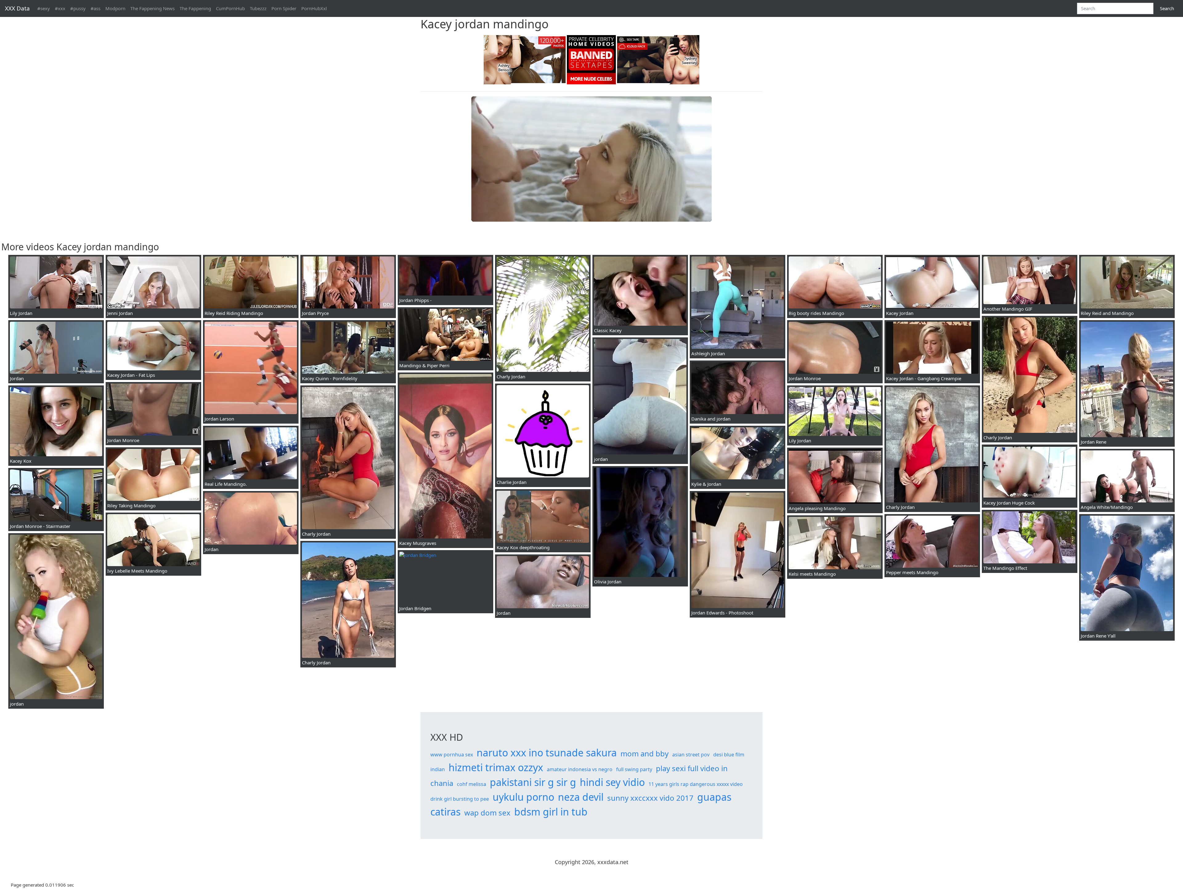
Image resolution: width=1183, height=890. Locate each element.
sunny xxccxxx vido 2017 (650, 798)
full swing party (634, 769)
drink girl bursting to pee (459, 798)
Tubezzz (258, 8)
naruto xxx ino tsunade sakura (547, 752)
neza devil (581, 796)
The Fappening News (152, 8)
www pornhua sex (451, 754)
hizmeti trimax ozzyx (496, 767)
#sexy (43, 8)
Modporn (115, 8)
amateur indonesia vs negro (579, 769)
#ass (95, 8)
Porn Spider (283, 8)
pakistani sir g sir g (533, 782)
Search (1167, 8)
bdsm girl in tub (550, 811)
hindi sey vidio (612, 782)
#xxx (60, 8)
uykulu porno (523, 796)
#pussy (78, 8)
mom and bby (644, 753)
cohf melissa (471, 784)
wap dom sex (487, 812)
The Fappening (195, 8)
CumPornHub (230, 8)
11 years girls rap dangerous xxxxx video (695, 784)
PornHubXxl (314, 8)
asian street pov (690, 754)
